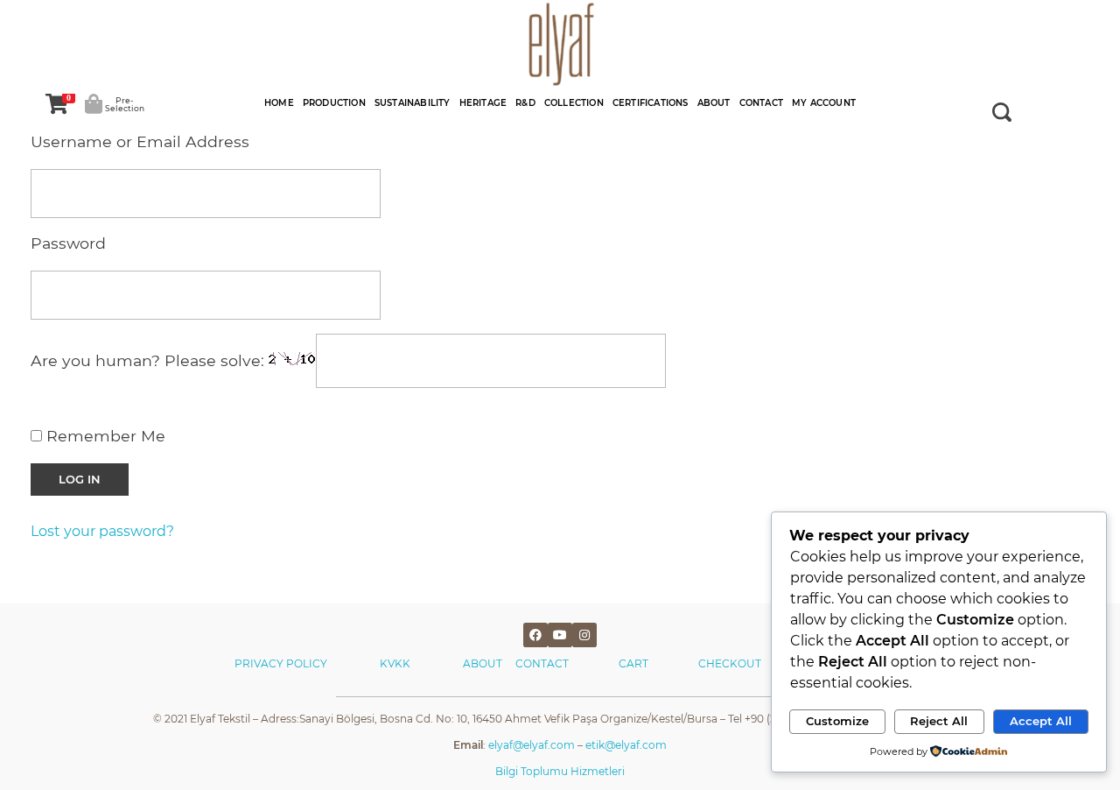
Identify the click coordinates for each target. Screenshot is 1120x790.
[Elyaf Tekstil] (560, 44)
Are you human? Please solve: (150, 361)
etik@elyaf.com (626, 744)
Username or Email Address (140, 141)
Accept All (1041, 721)
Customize (837, 721)
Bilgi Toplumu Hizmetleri (560, 771)
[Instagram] (584, 635)
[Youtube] (560, 635)
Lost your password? (102, 531)
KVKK (396, 663)
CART (633, 663)
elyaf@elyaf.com (531, 744)
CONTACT (542, 663)
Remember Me (103, 436)
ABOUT (489, 663)
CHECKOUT (729, 663)
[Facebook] (535, 635)
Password (68, 243)
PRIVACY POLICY (280, 663)
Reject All (939, 721)
